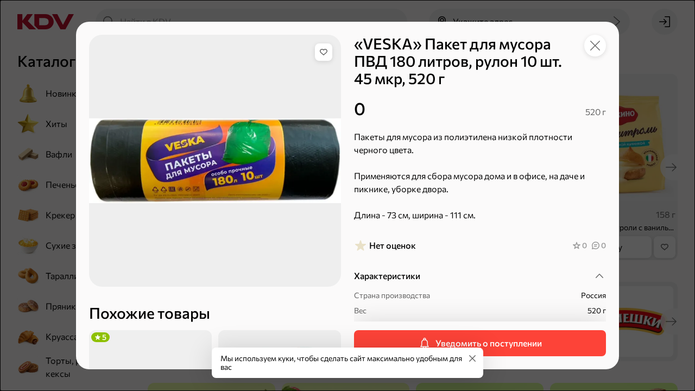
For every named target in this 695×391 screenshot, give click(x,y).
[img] (323, 52)
